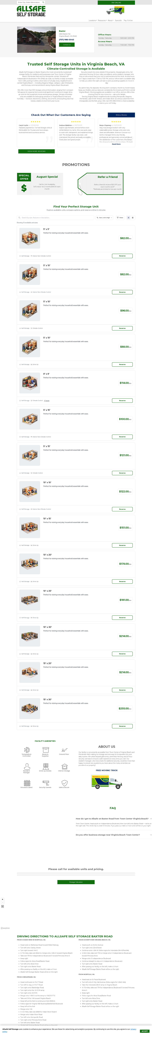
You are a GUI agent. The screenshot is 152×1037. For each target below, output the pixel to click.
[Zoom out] (2, 902)
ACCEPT (145, 1031)
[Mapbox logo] (5, 928)
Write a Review (121, 115)
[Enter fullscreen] (2, 906)
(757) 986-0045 (66, 40)
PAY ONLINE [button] (116, 3)
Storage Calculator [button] (76, 882)
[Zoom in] (2, 899)
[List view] (128, 217)
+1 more (46, 401)
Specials (118, 20)
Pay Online (128, 20)
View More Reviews (36, 151)
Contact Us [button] (67, 44)
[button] (20, 40)
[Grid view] (132, 217)
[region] (76, 913)
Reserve (122, 256)
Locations (92, 20)
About (110, 20)
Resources (102, 20)
